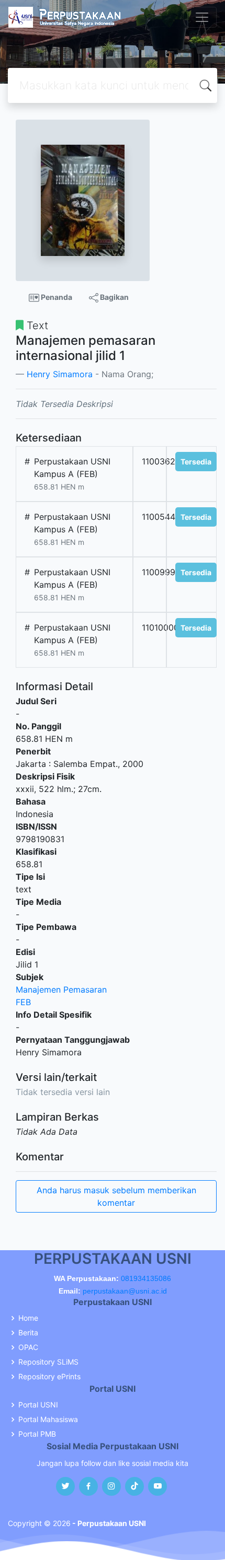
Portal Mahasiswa (48, 1419)
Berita (28, 1332)
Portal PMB (37, 1434)
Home (28, 1318)
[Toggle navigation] (202, 17)
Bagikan (113, 297)
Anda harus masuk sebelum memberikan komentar (116, 1196)
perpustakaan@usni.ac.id (125, 1291)
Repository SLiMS (48, 1362)
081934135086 (146, 1278)
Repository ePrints (49, 1376)
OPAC (28, 1347)
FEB (23, 1002)
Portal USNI (38, 1404)
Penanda (55, 297)
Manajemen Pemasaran (61, 989)
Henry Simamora (60, 374)
